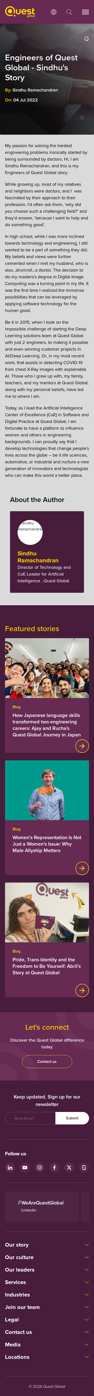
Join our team (22, 1307)
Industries (17, 1294)
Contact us (47, 1061)
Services (15, 1282)
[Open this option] (53, 12)
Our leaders (20, 1270)
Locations (17, 1357)
